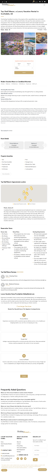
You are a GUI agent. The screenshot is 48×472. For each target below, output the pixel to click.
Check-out (29, 64)
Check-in (19, 64)
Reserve (4, 470)
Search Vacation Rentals (6, 443)
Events (2, 445)
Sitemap (19, 451)
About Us (19, 441)
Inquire (24, 72)
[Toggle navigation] (44, 5)
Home (2, 441)
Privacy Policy (20, 445)
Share (45, 29)
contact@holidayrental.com (8, 455)
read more (31, 467)
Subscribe (35, 459)
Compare (40, 29)
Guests (16, 68)
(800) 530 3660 (5, 453)
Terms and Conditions (21, 447)
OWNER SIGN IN (23, 455)
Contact (24, 376)
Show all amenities (6, 174)
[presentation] (4, 145)
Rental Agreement (42, 260)
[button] (24, 191)
